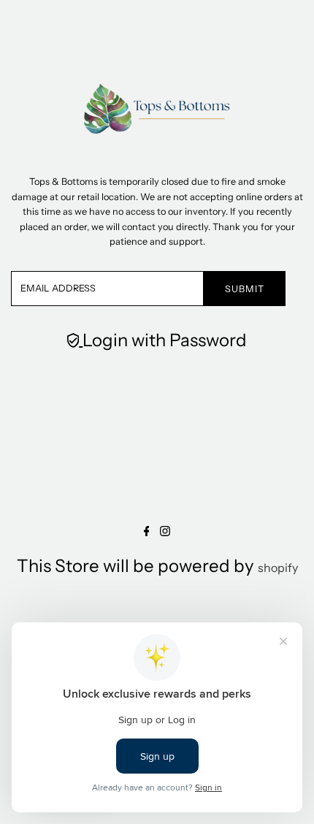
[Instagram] (165, 531)
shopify (278, 567)
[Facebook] (147, 531)
